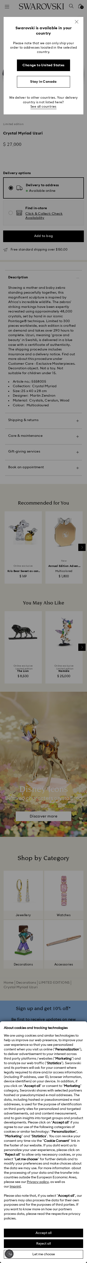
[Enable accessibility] (9, 1253)
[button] (76, 21)
